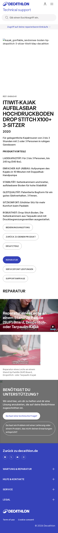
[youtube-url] (17, 457)
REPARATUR (12, 260)
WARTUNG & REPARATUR (17, 469)
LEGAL (6, 499)
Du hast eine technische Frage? (21, 416)
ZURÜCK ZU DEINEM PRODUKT (21, 237)
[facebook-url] (5, 457)
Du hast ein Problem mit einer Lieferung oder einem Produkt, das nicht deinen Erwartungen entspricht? (29, 428)
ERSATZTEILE (12, 246)
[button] (20, 355)
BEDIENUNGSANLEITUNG (18, 227)
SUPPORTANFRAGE (15, 278)
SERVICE (8, 489)
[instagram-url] (23, 457)
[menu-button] (51, 4)
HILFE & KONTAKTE (13, 479)
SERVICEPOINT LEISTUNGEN (19, 269)
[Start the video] (53, 327)
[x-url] (11, 457)
